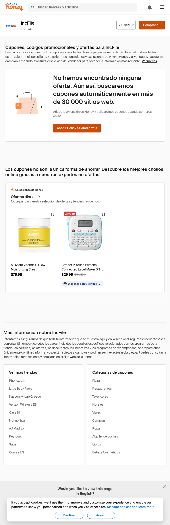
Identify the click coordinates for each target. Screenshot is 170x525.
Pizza (96, 381)
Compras (98, 420)
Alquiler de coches (105, 436)
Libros (96, 444)
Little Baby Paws (20, 389)
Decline (69, 515)
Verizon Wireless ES (23, 404)
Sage (12, 444)
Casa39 (14, 412)
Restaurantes (102, 389)
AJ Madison (17, 428)
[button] (162, 7)
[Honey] (14, 7)
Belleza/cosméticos (106, 452)
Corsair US (16, 452)
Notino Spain (18, 420)
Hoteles (97, 404)
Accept (101, 515)
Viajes (96, 412)
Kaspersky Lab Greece (25, 397)
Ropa (96, 428)
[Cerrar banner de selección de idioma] (164, 487)
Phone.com (17, 381)
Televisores (100, 397)
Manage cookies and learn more (130, 507)
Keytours (15, 436)
